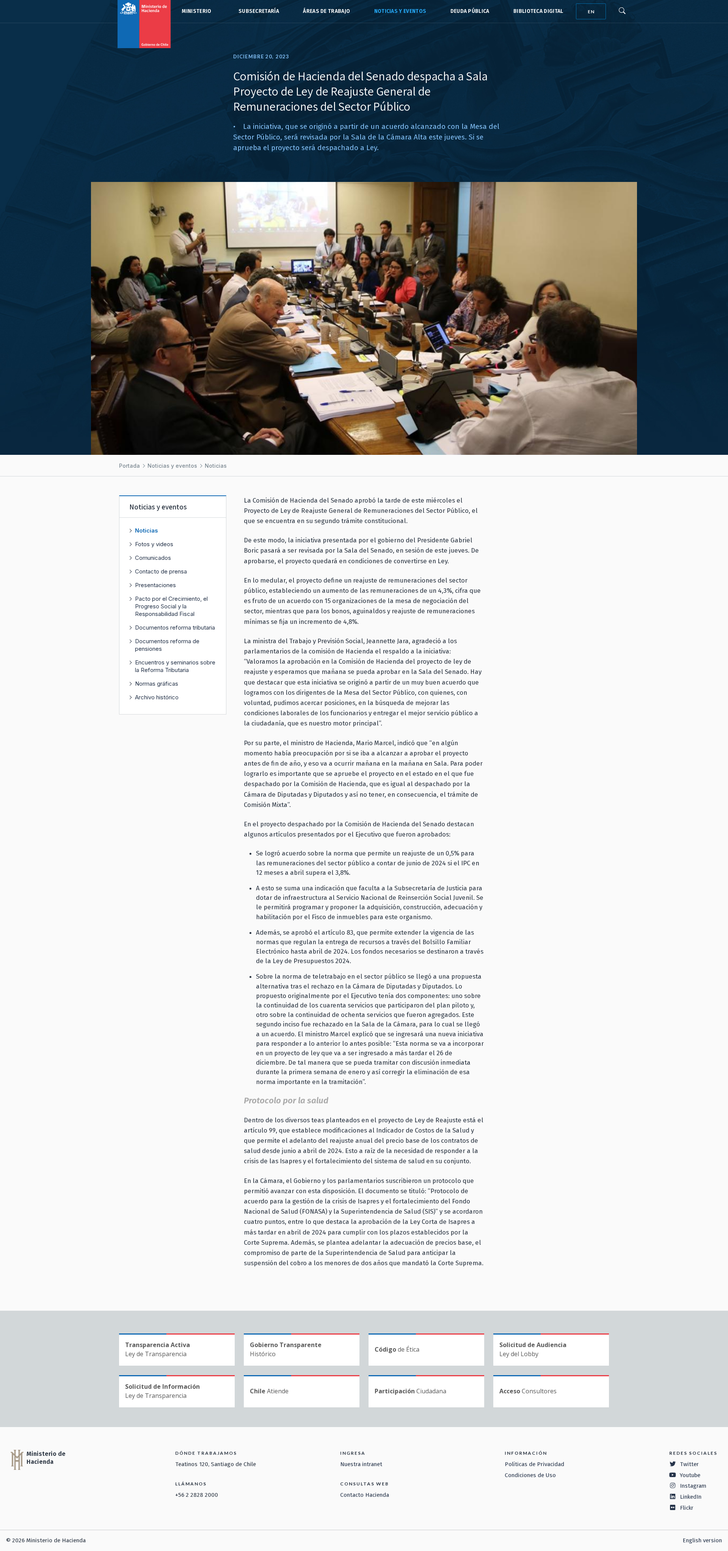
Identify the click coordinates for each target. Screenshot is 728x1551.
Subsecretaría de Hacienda (257, 11)
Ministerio (196, 11)
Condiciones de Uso (530, 1475)
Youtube (690, 1475)
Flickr (686, 1507)
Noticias (216, 465)
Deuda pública (470, 11)
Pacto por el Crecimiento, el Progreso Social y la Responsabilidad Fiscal (171, 606)
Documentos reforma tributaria (175, 627)
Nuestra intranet (361, 1464)
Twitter (689, 1464)
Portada (129, 465)
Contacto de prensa (161, 571)
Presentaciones (155, 585)
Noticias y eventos (400, 11)
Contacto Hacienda (364, 1494)
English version (702, 1540)
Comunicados (153, 557)
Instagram (693, 1485)
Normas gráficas (156, 683)
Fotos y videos (154, 544)
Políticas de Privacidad (534, 1464)
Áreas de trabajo (326, 11)
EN (591, 11)
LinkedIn (690, 1496)
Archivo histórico (157, 697)
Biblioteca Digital (538, 11)
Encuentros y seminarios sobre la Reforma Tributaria (175, 666)
